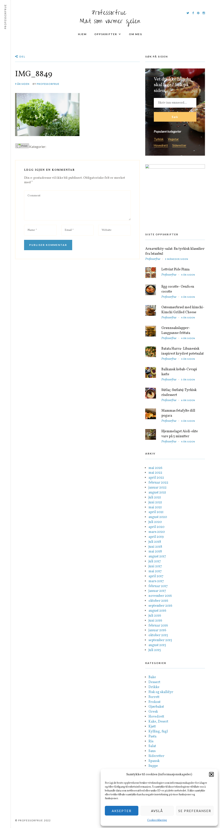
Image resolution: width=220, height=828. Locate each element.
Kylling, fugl (158, 731)
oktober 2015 (158, 635)
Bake (152, 677)
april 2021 (155, 512)
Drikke (153, 687)
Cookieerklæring (157, 820)
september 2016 (160, 605)
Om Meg (135, 34)
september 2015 (160, 640)
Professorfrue (48, 83)
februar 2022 (158, 482)
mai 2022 (155, 472)
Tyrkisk (158, 139)
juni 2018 (155, 546)
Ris (150, 741)
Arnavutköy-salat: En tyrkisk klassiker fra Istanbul (175, 251)
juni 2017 (155, 566)
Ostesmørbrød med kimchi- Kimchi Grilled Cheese (182, 310)
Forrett (153, 697)
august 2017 (157, 556)
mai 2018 (155, 551)
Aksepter (121, 811)
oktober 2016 (158, 601)
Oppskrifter (105, 34)
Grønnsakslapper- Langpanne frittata (175, 330)
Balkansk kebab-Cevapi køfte (179, 372)
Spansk (154, 761)
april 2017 (155, 576)
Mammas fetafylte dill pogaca (178, 413)
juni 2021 (155, 502)
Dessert (154, 682)
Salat (152, 746)
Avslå (157, 811)
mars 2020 (156, 532)
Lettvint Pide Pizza (175, 269)
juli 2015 (154, 650)
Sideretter (179, 145)
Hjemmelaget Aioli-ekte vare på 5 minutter (179, 434)
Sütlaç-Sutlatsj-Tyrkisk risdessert (179, 392)
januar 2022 (157, 487)
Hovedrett (161, 145)
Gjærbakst (156, 706)
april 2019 (156, 537)
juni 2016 (155, 620)
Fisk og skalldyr (160, 692)
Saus (152, 751)
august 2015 (157, 645)
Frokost (154, 702)
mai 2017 (155, 571)
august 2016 (157, 610)
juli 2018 (154, 542)
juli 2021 (154, 497)
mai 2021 (155, 507)
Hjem (82, 34)
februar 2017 (158, 586)
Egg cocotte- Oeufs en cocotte (177, 289)
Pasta (152, 736)
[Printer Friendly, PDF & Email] (22, 146)
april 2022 (156, 477)
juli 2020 (155, 522)
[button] (211, 774)
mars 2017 (156, 581)
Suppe (153, 766)
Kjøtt (152, 726)
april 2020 (156, 527)
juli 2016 (154, 615)
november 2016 (160, 596)
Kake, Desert (158, 721)
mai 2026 (155, 468)
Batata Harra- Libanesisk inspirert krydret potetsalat (182, 351)
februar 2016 (158, 625)
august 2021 (157, 492)
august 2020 (157, 517)
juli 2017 (154, 561)
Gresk (153, 711)
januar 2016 (157, 630)
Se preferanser (194, 811)
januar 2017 (157, 591)
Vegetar (173, 139)
